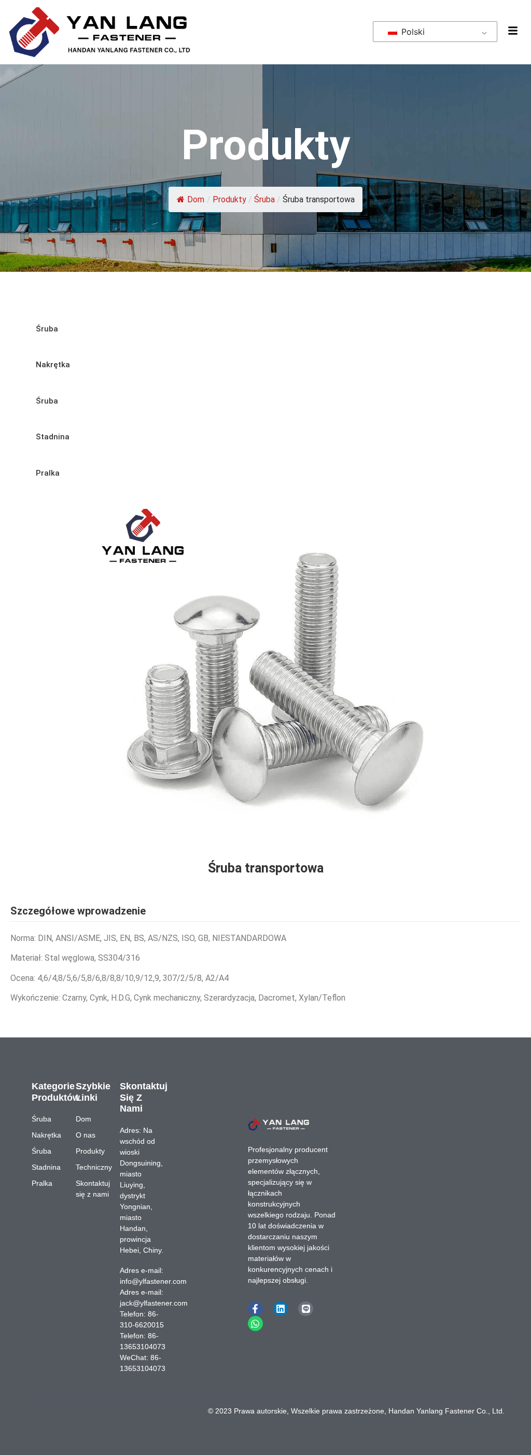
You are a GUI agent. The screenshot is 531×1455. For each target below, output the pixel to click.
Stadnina (52, 436)
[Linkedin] (280, 1309)
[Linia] (305, 1309)
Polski (412, 31)
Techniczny (92, 1167)
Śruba (264, 199)
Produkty (229, 199)
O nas (85, 1135)
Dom (195, 199)
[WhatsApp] (255, 1323)
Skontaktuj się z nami (92, 1188)
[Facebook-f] (255, 1309)
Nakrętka (53, 364)
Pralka (48, 473)
